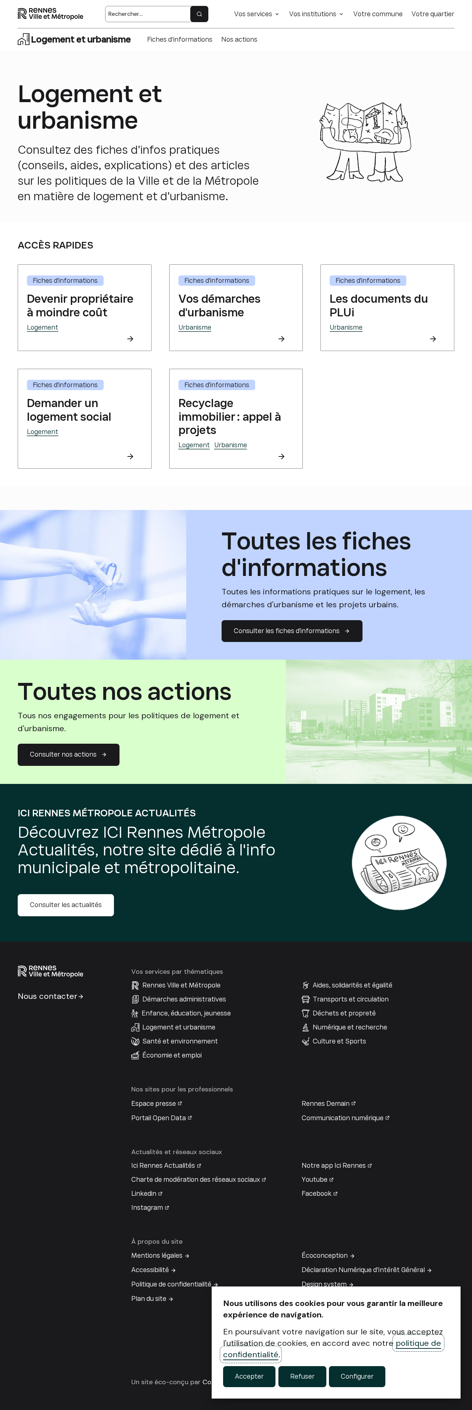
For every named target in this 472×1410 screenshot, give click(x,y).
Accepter (249, 1376)
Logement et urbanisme (178, 1027)
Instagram (147, 1207)
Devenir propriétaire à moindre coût (80, 305)
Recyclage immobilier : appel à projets (229, 417)
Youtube (314, 1179)
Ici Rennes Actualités (163, 1165)
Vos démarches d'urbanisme (219, 305)
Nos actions (239, 39)
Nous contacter (47, 996)
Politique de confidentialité (171, 1284)
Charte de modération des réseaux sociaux (195, 1179)
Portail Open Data (158, 1118)
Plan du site (148, 1298)
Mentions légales (157, 1255)
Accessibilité (150, 1270)
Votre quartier (433, 14)
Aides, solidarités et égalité (352, 985)
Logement (42, 327)
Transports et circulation (351, 999)
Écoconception (325, 1255)
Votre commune (378, 14)
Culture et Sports (339, 1041)
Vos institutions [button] (312, 14)
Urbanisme (194, 327)
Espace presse (153, 1103)
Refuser (302, 1376)
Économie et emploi (172, 1055)
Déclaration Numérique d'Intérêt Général (363, 1270)
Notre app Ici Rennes (334, 1165)
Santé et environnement (180, 1041)
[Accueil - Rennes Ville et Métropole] (50, 14)
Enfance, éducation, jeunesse (186, 1013)
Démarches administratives (184, 999)
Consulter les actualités (66, 905)
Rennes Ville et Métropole (181, 985)
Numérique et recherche (350, 1027)
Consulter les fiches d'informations (287, 631)
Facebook (317, 1193)
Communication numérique (343, 1118)
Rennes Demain (326, 1103)
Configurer (357, 1376)
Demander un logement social (69, 410)
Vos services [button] (253, 14)
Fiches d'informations (65, 280)
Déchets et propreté (344, 1013)
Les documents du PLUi (379, 305)
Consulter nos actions (63, 754)
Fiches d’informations (179, 39)
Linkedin (143, 1193)
